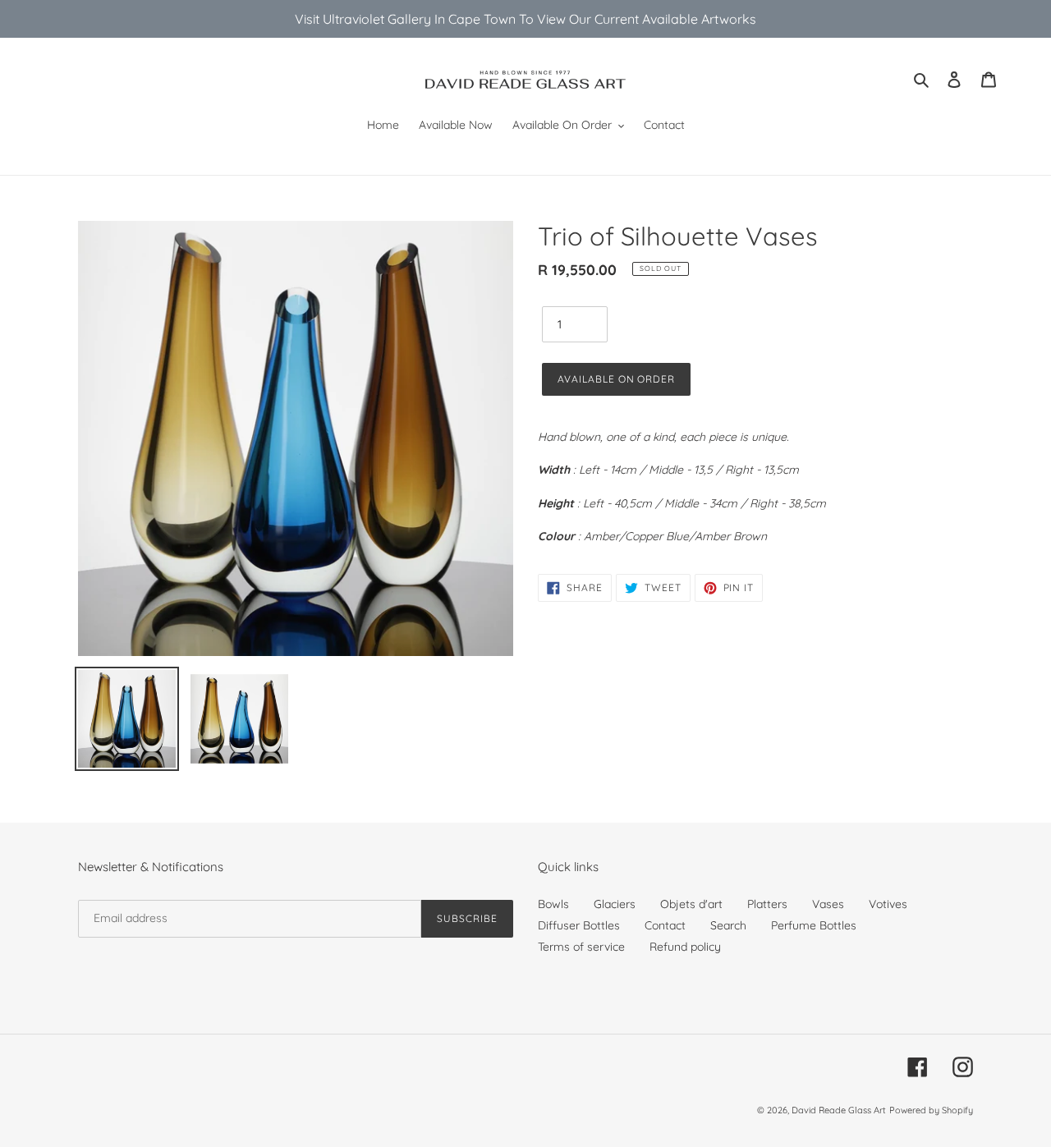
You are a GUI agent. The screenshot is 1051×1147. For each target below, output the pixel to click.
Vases (828, 904)
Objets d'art (691, 904)
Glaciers (615, 904)
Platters (767, 904)
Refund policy (685, 946)
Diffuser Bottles (579, 925)
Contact (665, 925)
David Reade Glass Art (839, 1110)
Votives (888, 904)
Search (728, 925)
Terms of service (581, 946)
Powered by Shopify (931, 1110)
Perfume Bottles (813, 925)
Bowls (553, 904)
